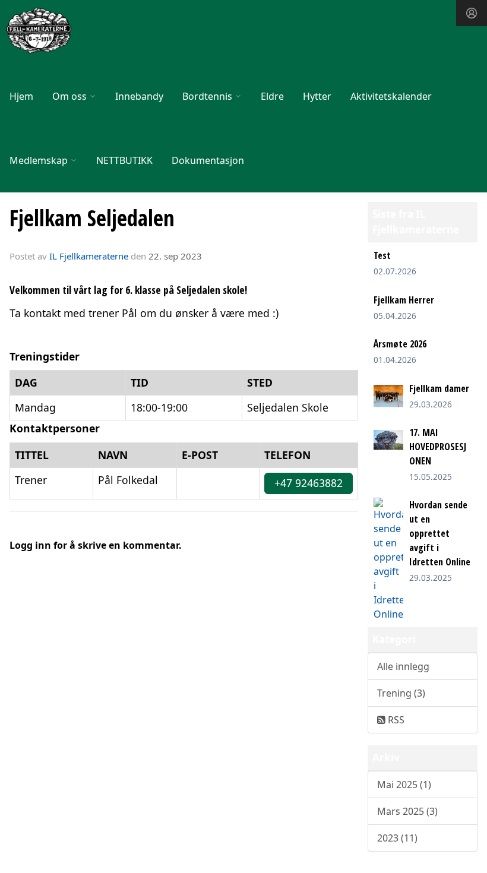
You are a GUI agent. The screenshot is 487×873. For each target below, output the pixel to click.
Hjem (21, 96)
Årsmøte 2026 (400, 343)
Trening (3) (401, 693)
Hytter (317, 96)
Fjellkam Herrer (404, 299)
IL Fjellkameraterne (88, 256)
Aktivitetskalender (391, 96)
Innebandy (139, 96)
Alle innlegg (403, 666)
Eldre (272, 96)
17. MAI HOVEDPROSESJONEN (437, 446)
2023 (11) (397, 837)
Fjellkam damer (439, 388)
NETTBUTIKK (124, 160)
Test (382, 255)
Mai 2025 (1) (404, 784)
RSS (394, 719)
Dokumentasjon (208, 160)
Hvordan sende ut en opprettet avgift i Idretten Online (439, 533)
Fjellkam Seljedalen (92, 218)
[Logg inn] (471, 13)
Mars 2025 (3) (407, 811)
